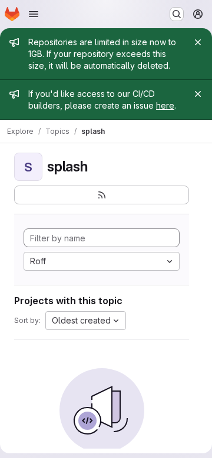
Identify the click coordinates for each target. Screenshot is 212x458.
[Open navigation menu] (33, 14)
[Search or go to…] (177, 14)
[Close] (198, 42)
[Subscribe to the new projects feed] (101, 195)
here (165, 105)
